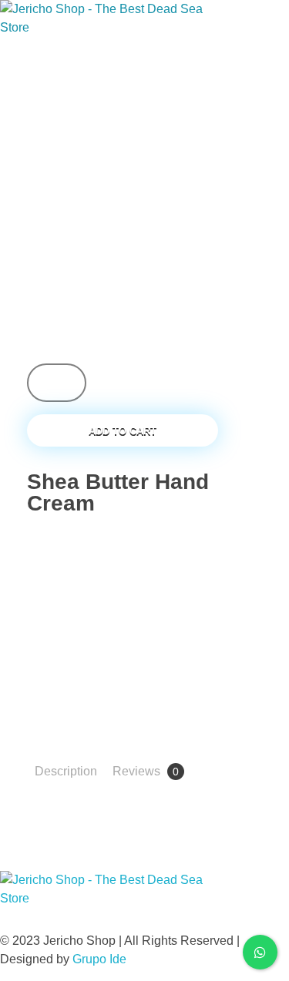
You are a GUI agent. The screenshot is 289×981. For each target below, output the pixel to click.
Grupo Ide (99, 959)
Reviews (146, 771)
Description (66, 771)
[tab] (66, 771)
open (262, 172)
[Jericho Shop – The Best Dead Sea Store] (104, 30)
